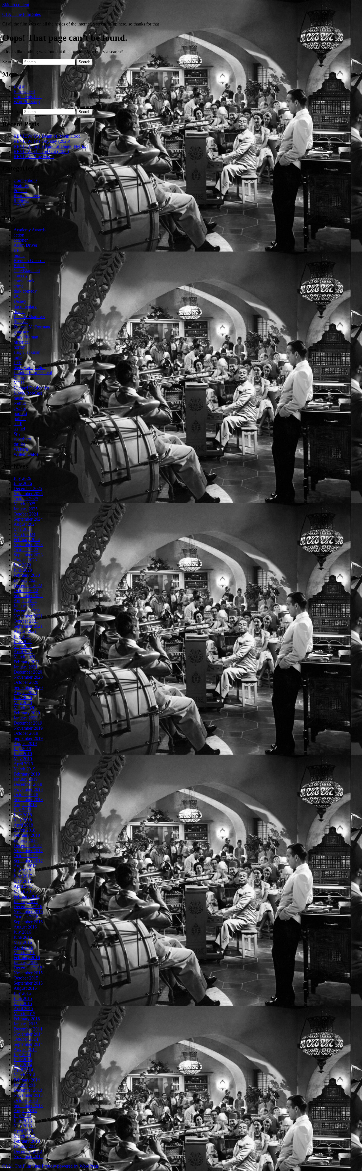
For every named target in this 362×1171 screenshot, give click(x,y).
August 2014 (25, 1049)
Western (21, 449)
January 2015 (26, 1023)
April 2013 (23, 1131)
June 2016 (23, 937)
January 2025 (26, 508)
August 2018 (25, 804)
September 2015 (28, 983)
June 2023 (23, 570)
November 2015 (28, 972)
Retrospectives (27, 195)
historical (22, 342)
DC (17, 296)
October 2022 (26, 590)
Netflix (20, 403)
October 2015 (26, 978)
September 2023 (28, 554)
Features (21, 185)
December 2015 (28, 967)
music (19, 398)
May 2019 (23, 758)
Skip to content (15, 4)
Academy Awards (30, 229)
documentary (25, 306)
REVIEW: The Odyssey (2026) (42, 141)
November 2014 (28, 1034)
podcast (20, 413)
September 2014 (28, 1044)
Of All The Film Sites (21, 14)
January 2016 (26, 962)
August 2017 (25, 865)
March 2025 (24, 503)
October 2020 (26, 682)
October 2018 (26, 794)
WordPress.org (27, 101)
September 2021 (28, 626)
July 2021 (22, 636)
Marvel (20, 377)
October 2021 (26, 621)
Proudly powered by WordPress (70, 1166)
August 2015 (25, 988)
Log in (19, 86)
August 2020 (25, 692)
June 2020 (23, 697)
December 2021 (28, 610)
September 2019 (28, 738)
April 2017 (23, 886)
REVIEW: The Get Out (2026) (41, 151)
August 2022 (25, 600)
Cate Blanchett (27, 270)
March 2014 (24, 1074)
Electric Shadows (29, 316)
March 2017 (24, 891)
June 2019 (23, 753)
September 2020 (28, 687)
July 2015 (22, 993)
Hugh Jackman (27, 352)
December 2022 (28, 585)
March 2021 (24, 656)
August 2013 (25, 1110)
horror (19, 347)
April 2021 (23, 651)
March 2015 (24, 1013)
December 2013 (28, 1090)
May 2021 (23, 646)
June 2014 (23, 1059)
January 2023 (26, 580)
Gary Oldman (26, 337)
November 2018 (28, 789)
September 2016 (28, 921)
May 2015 (23, 1003)
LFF (17, 362)
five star (21, 321)
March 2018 (24, 830)
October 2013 (26, 1100)
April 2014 (23, 1069)
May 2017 (23, 881)
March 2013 (24, 1136)
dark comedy (25, 291)
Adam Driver (25, 245)
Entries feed (24, 91)
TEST (19, 205)
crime (18, 286)
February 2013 (27, 1141)
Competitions (25, 180)
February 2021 (27, 661)
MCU (19, 382)
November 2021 (28, 616)
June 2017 (23, 876)
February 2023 (27, 575)
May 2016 (23, 942)
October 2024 (26, 514)
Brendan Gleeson (29, 260)
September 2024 (28, 519)
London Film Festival (33, 372)
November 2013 (28, 1095)
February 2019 (27, 774)
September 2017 (28, 860)
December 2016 (28, 906)
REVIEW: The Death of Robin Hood (47, 136)
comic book (24, 280)
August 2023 (25, 559)
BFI (17, 250)
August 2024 (25, 524)
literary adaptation (30, 367)
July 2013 (22, 1115)
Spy (17, 433)
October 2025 (26, 498)
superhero (22, 439)
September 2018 (28, 799)
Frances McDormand (32, 326)
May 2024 (23, 529)
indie (18, 357)
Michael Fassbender (31, 388)
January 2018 (26, 840)
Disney (20, 301)
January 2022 (26, 605)
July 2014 (22, 1054)
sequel (19, 428)
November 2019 (28, 728)
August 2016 (25, 927)
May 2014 (23, 1064)
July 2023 (22, 565)
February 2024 (27, 539)
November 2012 (28, 1156)
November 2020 (28, 677)
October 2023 (26, 549)
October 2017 (26, 855)
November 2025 (28, 493)
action (19, 235)
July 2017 (22, 870)
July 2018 (22, 809)
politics (20, 418)
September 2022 (28, 595)
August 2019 (25, 743)
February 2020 (27, 712)
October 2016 (26, 916)
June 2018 (23, 814)
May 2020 (23, 702)
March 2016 (24, 952)
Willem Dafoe (26, 454)
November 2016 (28, 911)
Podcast (20, 190)
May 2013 (23, 1125)
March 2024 (24, 534)
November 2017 (28, 850)
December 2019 (28, 723)
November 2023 (28, 544)
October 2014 (26, 1039)
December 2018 (28, 784)
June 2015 (23, 998)
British (19, 265)
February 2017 (27, 896)
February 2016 (27, 957)
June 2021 (23, 641)
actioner (21, 240)
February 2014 (27, 1080)
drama (19, 311)
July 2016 (22, 932)
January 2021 (26, 667)
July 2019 (22, 748)
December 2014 (28, 1029)
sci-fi (18, 423)
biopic (19, 255)
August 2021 (25, 631)
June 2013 (23, 1120)
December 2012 (28, 1151)
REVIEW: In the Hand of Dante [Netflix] (51, 146)
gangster (21, 331)
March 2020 (24, 707)
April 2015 (23, 1008)
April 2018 (23, 825)
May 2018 (23, 819)
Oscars (20, 408)
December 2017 (28, 845)
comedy (21, 275)
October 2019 (26, 733)
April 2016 (23, 947)
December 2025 (28, 488)
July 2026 (22, 478)
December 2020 (28, 672)
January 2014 (26, 1085)
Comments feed (28, 96)
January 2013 (26, 1146)
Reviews (21, 200)
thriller (19, 444)
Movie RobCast (28, 393)
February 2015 (27, 1018)
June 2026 (23, 483)
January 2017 (26, 901)
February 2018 (27, 835)
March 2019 (24, 769)
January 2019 (26, 779)
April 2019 (23, 763)
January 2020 (26, 718)
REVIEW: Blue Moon (34, 156)
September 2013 (28, 1105)
